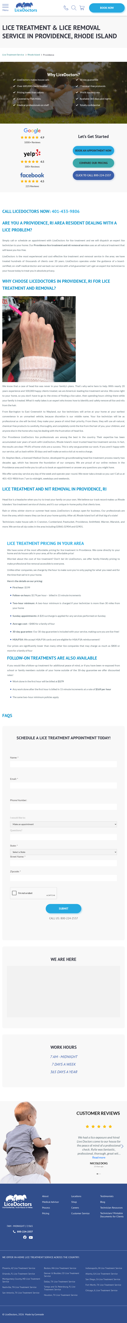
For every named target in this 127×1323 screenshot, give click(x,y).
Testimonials (107, 1196)
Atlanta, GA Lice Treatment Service (101, 1273)
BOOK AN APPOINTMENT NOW (93, 150)
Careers (75, 1207)
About (45, 1196)
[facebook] (24, 1237)
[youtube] (31, 1237)
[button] (73, 1146)
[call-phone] (66, 8)
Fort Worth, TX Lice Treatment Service (103, 1284)
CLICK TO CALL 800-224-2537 (93, 175)
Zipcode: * (15, 871)
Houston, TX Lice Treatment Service (60, 1295)
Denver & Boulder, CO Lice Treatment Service (61, 1274)
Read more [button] (98, 1157)
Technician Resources (111, 1207)
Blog (102, 1201)
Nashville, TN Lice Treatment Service (19, 1287)
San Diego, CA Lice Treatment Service (102, 1279)
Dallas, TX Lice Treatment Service (59, 1281)
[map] (63, 991)
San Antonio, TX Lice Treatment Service (20, 1292)
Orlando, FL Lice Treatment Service (18, 1273)
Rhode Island (34, 54)
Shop (74, 1201)
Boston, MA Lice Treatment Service (60, 1268)
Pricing (45, 1213)
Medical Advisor (50, 1201)
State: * (14, 845)
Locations (76, 1196)
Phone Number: (18, 800)
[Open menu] (5, 6)
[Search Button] (73, 7)
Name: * (14, 757)
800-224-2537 (25, 1231)
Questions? (16, 830)
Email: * (14, 778)
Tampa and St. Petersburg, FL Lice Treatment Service (59, 1288)
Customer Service (80, 1213)
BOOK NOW (107, 8)
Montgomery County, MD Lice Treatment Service (21, 1280)
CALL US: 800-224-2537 (63, 918)
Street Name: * (17, 856)
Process (46, 1207)
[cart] (81, 7)
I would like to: (18, 817)
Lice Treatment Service (13, 54)
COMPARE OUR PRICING (93, 163)
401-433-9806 (66, 211)
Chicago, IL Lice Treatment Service (101, 1290)
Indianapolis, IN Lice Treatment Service (103, 1268)
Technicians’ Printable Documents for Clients (112, 1215)
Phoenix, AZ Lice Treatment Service (18, 1268)
